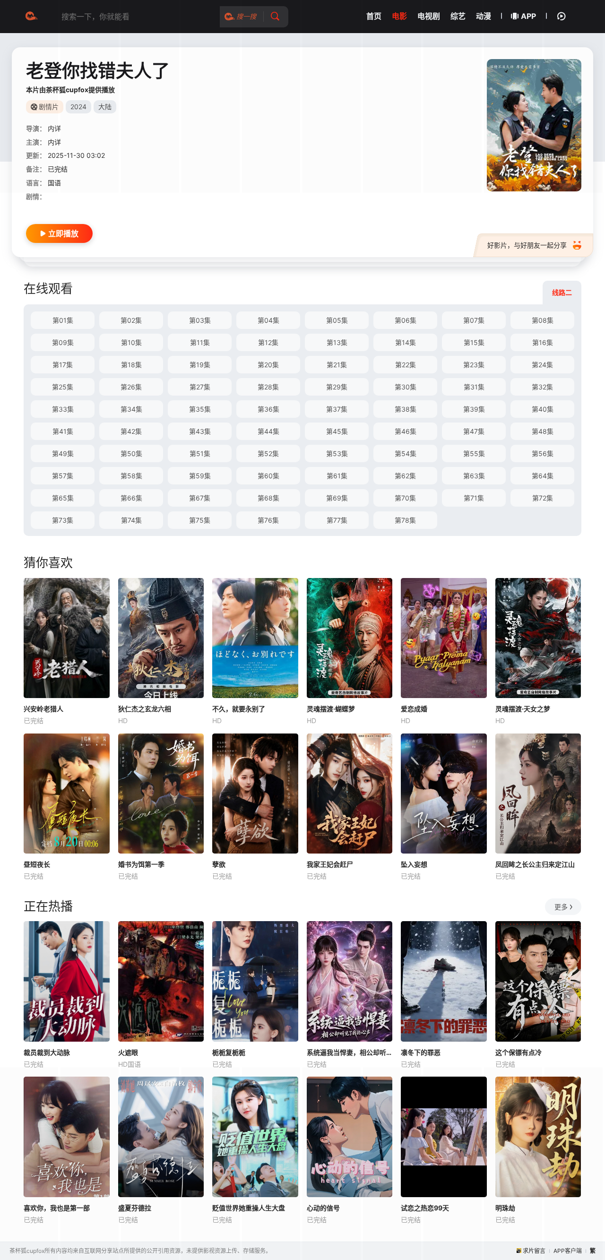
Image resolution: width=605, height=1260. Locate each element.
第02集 (131, 320)
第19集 (200, 365)
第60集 (268, 476)
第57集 (62, 476)
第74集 (131, 520)
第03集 (200, 320)
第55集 (474, 453)
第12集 (268, 342)
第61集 (337, 476)
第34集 (131, 409)
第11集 (200, 342)
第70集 (405, 498)
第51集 (200, 453)
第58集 (131, 476)
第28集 (268, 387)
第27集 (200, 387)
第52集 (268, 453)
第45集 (337, 431)
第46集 (405, 431)
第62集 (405, 476)
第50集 (131, 453)
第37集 (336, 409)
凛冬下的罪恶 (421, 1052)
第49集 (63, 453)
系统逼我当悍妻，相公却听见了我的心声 (350, 1052)
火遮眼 (128, 1052)
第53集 (337, 453)
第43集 (200, 431)
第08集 (542, 320)
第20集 (268, 365)
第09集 (63, 342)
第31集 (474, 387)
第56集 (542, 453)
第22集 (405, 365)
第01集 (62, 320)
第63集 (474, 476)
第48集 (542, 431)
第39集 (474, 409)
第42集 (131, 431)
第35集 (200, 409)
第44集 (268, 431)
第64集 (542, 476)
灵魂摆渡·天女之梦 (522, 709)
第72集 (542, 498)
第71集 (474, 498)
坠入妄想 (414, 864)
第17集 (62, 365)
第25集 (62, 387)
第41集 (62, 431)
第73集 (62, 520)
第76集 (268, 520)
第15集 (474, 342)
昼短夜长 (37, 864)
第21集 (337, 365)
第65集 (63, 498)
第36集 (268, 409)
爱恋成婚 (414, 709)
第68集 (268, 498)
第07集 (473, 320)
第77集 (337, 520)
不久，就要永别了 (238, 709)
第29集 (336, 387)
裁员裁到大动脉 (47, 1052)
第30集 (405, 387)
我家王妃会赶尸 (330, 864)
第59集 (200, 476)
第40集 (542, 409)
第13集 (337, 342)
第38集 (405, 409)
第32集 (542, 387)
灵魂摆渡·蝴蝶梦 (331, 709)
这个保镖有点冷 (518, 1052)
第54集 (405, 453)
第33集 (63, 409)
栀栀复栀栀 (228, 1052)
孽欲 (218, 864)
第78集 (405, 520)
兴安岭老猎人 (43, 709)
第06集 (405, 320)
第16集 (542, 342)
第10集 (131, 342)
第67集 (199, 498)
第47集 (473, 431)
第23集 (473, 365)
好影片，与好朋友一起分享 (527, 245)
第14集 (405, 342)
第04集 (268, 320)
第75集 (199, 520)
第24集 (542, 365)
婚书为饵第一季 (141, 864)
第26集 (131, 387)
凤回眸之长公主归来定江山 (535, 864)
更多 (561, 907)
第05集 (337, 320)
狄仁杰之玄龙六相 (144, 709)
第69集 (337, 498)
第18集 (131, 365)
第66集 (131, 498)
